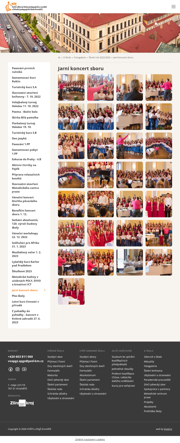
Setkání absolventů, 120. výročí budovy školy (25, 223)
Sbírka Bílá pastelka (25, 117)
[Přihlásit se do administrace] (176, 439)
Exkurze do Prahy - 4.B (26, 159)
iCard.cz (168, 429)
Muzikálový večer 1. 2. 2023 (26, 254)
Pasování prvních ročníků (23, 70)
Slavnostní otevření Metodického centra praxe (25, 187)
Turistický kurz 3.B (24, 132)
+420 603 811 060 (20, 357)
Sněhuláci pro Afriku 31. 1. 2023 (25, 244)
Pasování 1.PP (21, 144)
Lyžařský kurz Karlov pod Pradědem (25, 263)
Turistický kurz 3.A (24, 87)
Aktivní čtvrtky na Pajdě (24, 166)
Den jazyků (19, 138)
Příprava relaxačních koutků (26, 176)
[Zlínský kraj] (22, 403)
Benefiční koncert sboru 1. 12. (24, 212)
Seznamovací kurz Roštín (24, 79)
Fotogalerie (80, 57)
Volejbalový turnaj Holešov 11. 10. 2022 (25, 104)
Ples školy (18, 295)
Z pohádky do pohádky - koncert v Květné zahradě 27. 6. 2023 (26, 316)
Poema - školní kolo (24, 111)
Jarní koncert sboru (25, 290)
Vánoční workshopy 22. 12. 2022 (25, 235)
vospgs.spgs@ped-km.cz (25, 361)
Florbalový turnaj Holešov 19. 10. (23, 125)
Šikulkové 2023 (22, 271)
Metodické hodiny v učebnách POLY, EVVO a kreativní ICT (26, 280)
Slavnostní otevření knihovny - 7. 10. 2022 (26, 94)
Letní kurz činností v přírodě (25, 303)
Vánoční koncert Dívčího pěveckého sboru (24, 201)
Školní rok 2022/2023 (99, 57)
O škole (67, 57)
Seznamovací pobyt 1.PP (25, 151)
